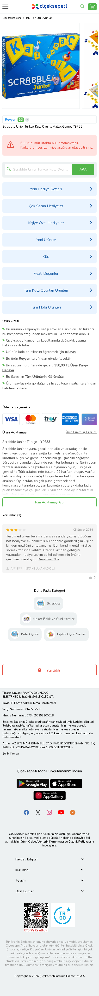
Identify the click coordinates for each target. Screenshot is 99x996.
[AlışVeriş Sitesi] (92, 6)
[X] (38, 812)
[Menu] (5, 6)
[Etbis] (36, 917)
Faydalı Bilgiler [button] (26, 859)
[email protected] (44, 703)
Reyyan (10, 119)
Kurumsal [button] (22, 870)
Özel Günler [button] (24, 891)
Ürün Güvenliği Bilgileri (81, 432)
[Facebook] (26, 812)
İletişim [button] (20, 880)
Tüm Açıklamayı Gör (49, 502)
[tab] (49, 859)
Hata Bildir (52, 670)
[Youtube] (61, 812)
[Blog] (72, 812)
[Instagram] (49, 812)
